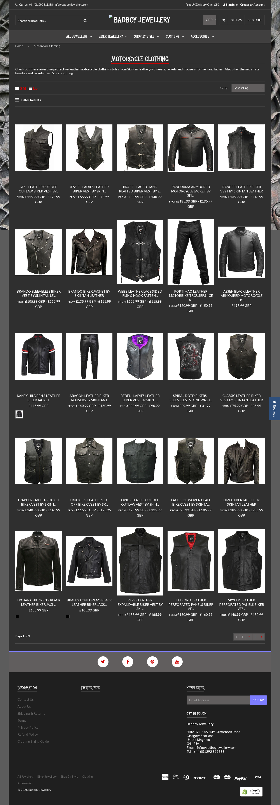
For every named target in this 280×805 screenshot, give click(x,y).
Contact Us (26, 699)
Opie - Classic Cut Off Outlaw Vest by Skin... (140, 502)
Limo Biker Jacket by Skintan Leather (241, 502)
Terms (22, 720)
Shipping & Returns (31, 713)
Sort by (224, 88)
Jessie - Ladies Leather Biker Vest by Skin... (89, 189)
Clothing (172, 36)
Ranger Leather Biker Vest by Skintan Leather (241, 189)
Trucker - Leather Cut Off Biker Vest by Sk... (89, 502)
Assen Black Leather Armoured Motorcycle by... (241, 295)
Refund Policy (28, 734)
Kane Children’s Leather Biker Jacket (38, 398)
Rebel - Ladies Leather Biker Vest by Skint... (140, 398)
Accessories (200, 36)
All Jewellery (76, 36)
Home (19, 46)
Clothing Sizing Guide (33, 741)
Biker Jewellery (111, 36)
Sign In (229, 4)
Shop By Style (144, 36)
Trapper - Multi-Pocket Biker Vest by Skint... (38, 502)
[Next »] (262, 637)
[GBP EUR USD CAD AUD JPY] (209, 20)
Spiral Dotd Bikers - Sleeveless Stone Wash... (191, 398)
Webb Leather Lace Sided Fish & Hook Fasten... (140, 293)
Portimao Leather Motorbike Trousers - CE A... (191, 295)
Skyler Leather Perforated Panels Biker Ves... (241, 604)
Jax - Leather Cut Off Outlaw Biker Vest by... (38, 189)
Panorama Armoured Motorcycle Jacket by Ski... (191, 191)
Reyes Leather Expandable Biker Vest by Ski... (140, 604)
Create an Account (252, 4)
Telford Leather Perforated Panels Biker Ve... (190, 604)
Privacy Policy (28, 727)
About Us (24, 706)
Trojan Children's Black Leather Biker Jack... (38, 602)
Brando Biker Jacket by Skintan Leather (89, 293)
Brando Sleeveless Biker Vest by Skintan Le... (39, 293)
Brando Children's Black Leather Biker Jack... (89, 602)
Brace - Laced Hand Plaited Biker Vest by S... (140, 189)
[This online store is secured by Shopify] (251, 795)
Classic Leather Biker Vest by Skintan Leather (241, 398)
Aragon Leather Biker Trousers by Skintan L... (89, 398)
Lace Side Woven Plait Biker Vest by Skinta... (190, 502)
